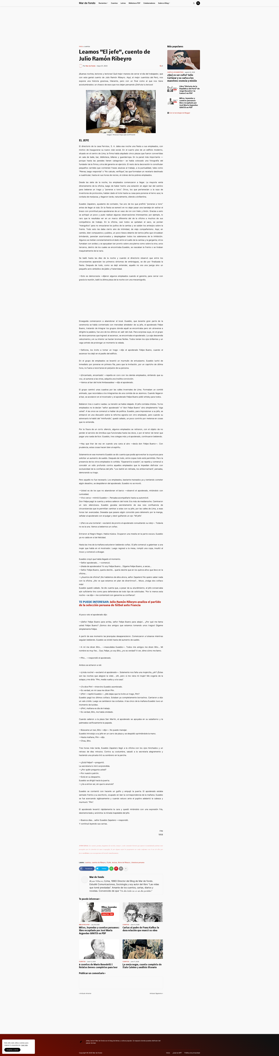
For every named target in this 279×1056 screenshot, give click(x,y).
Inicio (81, 46)
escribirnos (86, 853)
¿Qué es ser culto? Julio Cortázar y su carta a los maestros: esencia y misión (182, 78)
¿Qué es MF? (177, 1053)
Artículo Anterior (85, 993)
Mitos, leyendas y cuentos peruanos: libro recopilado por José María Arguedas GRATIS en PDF (99, 931)
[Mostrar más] (126, 869)
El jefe (109, 862)
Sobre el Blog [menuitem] (163, 3)
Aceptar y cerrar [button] (12, 1050)
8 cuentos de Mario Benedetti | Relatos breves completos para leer (98, 966)
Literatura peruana (137, 862)
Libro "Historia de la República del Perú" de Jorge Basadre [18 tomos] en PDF (189, 90)
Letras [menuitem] (123, 3)
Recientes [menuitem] (103, 3)
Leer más (24, 1045)
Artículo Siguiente (156, 993)
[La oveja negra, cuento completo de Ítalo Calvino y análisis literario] (143, 949)
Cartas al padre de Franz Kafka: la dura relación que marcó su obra (141, 929)
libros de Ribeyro (124, 862)
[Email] (121, 869)
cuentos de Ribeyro (99, 862)
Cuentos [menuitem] (114, 3)
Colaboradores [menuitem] (149, 3)
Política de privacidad (192, 1053)
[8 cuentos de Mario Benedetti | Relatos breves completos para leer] (99, 949)
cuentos (87, 46)
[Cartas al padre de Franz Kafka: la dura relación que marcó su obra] (143, 912)
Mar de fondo (87, 3)
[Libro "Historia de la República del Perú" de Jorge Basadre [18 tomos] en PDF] (172, 88)
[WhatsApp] (111, 869)
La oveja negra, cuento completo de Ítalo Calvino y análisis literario (142, 966)
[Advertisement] (139, 26)
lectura (114, 862)
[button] (193, 3)
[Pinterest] (116, 869)
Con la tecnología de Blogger (179, 113)
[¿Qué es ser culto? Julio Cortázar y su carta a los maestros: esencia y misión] (183, 59)
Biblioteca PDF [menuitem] (134, 3)
